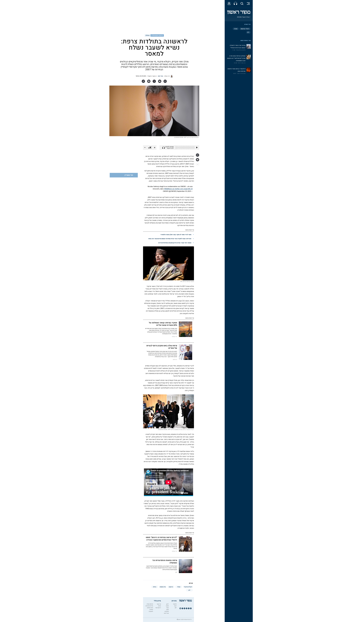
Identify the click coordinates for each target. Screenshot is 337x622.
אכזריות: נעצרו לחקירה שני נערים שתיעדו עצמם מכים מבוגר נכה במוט (169, 239)
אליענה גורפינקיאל (241, 50)
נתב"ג (235, 29)
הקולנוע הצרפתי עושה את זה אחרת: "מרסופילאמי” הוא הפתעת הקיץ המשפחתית (236, 58)
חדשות (175, 604)
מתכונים (167, 611)
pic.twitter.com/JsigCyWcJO (183, 189)
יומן (176, 608)
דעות (175, 606)
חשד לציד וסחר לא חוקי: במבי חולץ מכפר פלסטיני (175, 235)
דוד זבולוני (167, 76)
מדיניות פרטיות (149, 606)
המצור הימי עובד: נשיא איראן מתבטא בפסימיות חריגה (174, 243)
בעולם (147, 35)
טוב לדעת (166, 613)
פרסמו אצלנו (150, 604)
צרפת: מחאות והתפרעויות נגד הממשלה (164, 561)
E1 (248, 32)
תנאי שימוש (150, 608)
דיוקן (167, 604)
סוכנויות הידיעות (241, 73)
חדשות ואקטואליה (157, 35)
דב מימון (175, 359)
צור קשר (159, 604)
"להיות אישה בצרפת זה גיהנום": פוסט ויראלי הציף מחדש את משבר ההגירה (161, 538)
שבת (167, 608)
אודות (159, 606)
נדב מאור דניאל (241, 63)
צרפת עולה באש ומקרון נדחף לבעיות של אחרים (161, 347)
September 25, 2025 (184, 191)
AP (176, 572)
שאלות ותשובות (151, 610)
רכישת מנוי (158, 608)
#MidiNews (168, 189)
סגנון (167, 609)
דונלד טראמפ (245, 29)
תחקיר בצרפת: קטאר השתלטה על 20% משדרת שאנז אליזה (163, 324)
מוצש (167, 606)
